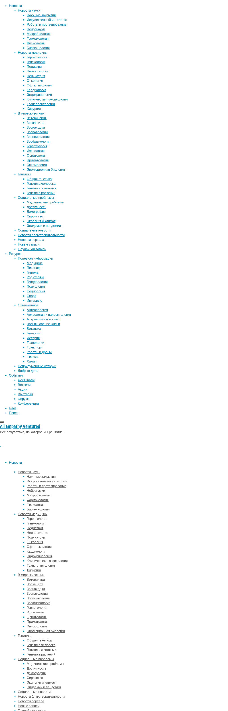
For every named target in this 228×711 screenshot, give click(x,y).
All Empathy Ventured (20, 426)
